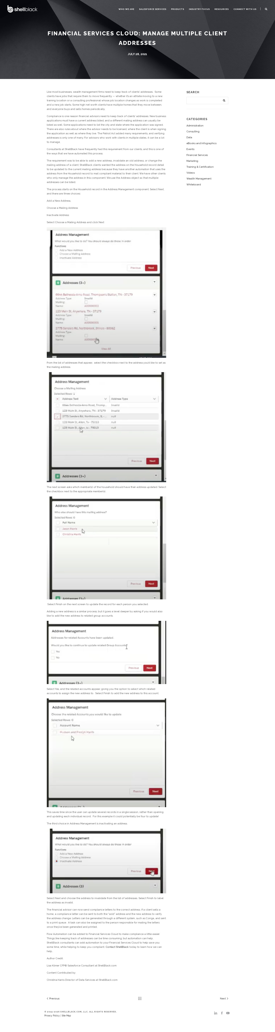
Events (190, 149)
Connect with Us (244, 9)
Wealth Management (199, 178)
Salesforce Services (152, 9)
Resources (222, 9)
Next (223, 998)
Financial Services (197, 155)
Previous (54, 998)
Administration (195, 125)
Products (177, 9)
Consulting (193, 131)
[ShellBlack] (22, 8)
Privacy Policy (52, 1015)
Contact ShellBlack (117, 947)
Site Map (66, 1015)
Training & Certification (200, 166)
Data (189, 137)
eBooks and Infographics (202, 143)
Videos (191, 172)
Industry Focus (199, 9)
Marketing (192, 161)
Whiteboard (194, 184)
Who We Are (126, 9)
